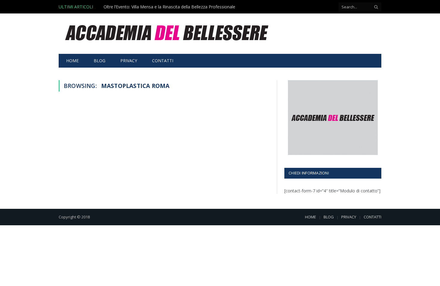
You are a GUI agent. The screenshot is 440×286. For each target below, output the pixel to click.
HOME (72, 60)
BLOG (99, 60)
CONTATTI (162, 60)
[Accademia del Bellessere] (168, 33)
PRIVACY (128, 60)
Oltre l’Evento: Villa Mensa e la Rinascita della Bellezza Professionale (169, 7)
